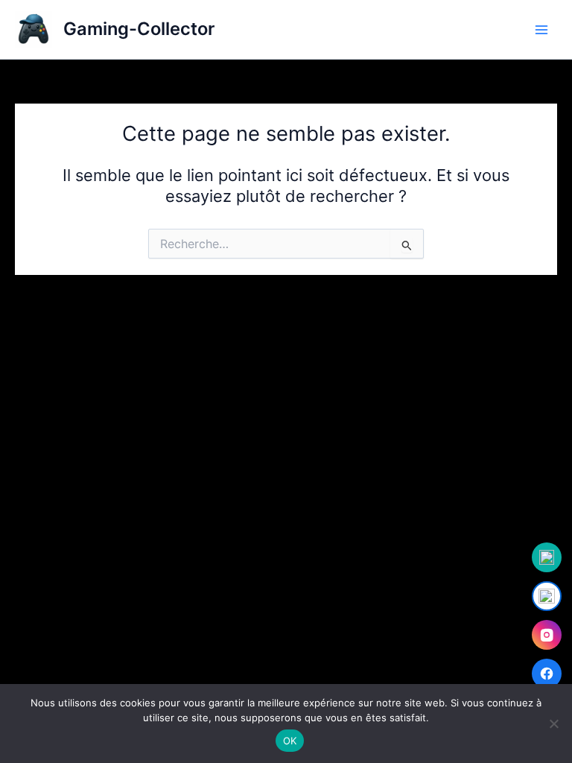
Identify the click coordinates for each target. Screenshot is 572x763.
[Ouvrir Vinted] (547, 557)
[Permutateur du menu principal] (541, 29)
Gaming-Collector (138, 28)
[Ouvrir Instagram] (547, 635)
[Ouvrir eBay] (547, 596)
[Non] (553, 723)
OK (290, 741)
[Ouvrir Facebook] (547, 673)
